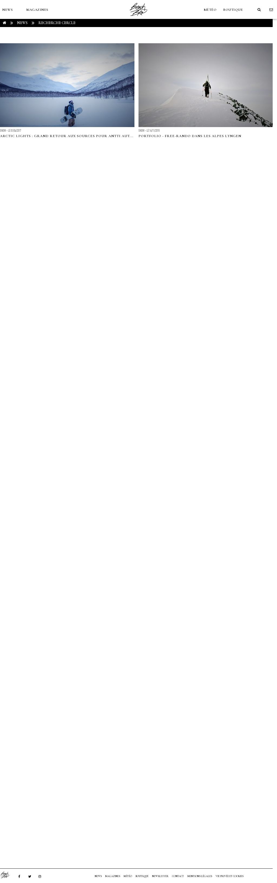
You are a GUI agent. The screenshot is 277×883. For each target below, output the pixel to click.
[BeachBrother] (138, 17)
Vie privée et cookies (229, 876)
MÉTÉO (210, 10)
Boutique (233, 10)
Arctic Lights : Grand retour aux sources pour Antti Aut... (66, 136)
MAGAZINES (37, 10)
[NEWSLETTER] (271, 10)
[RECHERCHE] (259, 10)
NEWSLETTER (160, 876)
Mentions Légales (199, 876)
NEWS (7, 10)
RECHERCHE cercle (56, 23)
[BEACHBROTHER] (7, 875)
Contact (178, 876)
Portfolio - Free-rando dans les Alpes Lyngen (189, 136)
